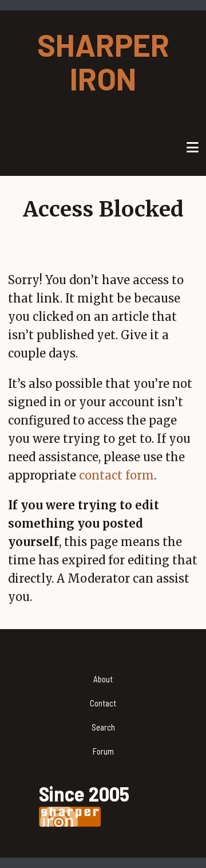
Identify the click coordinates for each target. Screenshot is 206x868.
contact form (116, 475)
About (103, 679)
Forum (103, 751)
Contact (103, 703)
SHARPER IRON (103, 61)
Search (103, 727)
